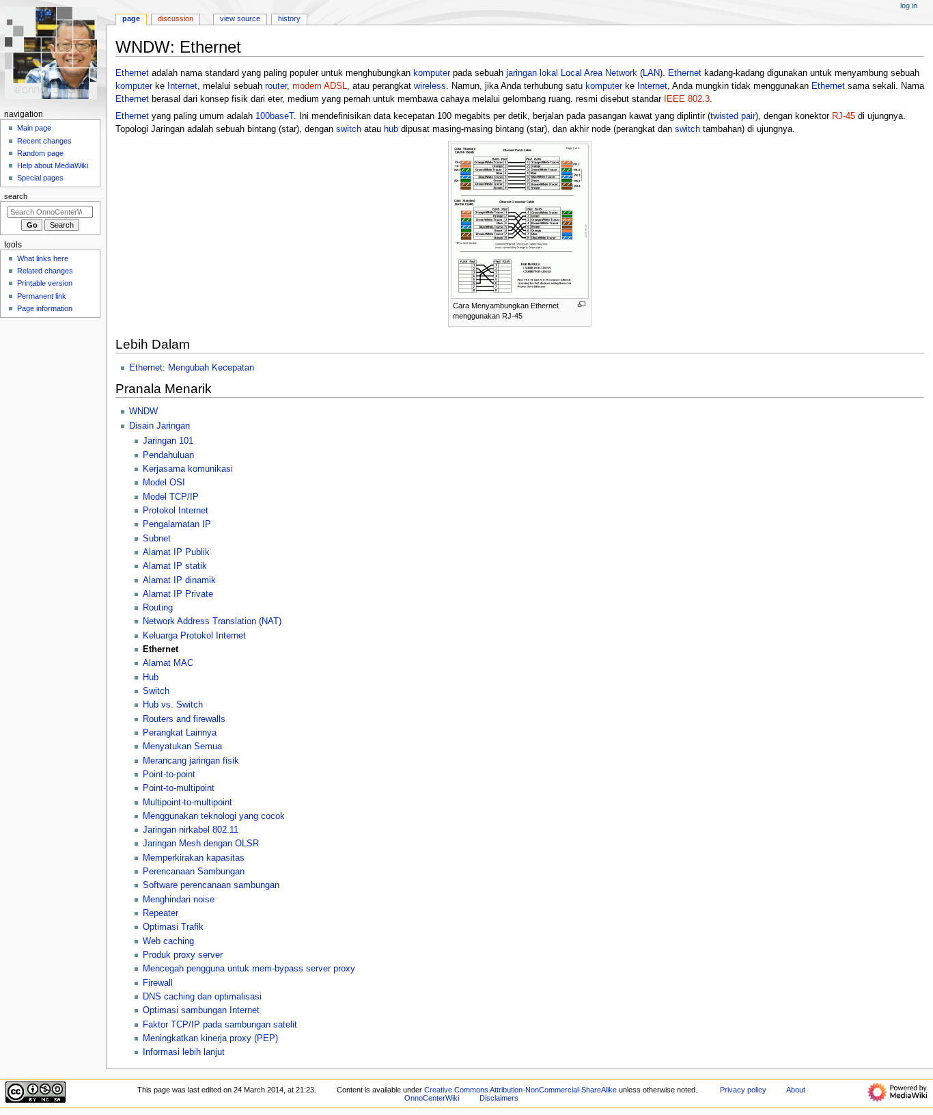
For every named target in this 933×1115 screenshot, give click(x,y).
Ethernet (132, 73)
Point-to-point (169, 774)
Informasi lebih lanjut (184, 1052)
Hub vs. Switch (173, 705)
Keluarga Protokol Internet (194, 636)
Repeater (160, 913)
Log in (908, 5)
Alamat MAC (168, 663)
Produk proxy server (183, 955)
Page (131, 18)
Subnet (157, 538)
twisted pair (732, 116)
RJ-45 (843, 116)
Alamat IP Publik (176, 552)
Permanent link (41, 296)
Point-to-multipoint (178, 788)
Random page (40, 153)
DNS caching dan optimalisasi (202, 997)
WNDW (143, 411)
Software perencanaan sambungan (211, 885)
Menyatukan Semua (182, 746)
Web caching (168, 941)
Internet (182, 86)
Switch (156, 691)
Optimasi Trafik (173, 927)
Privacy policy (743, 1090)
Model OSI (164, 482)
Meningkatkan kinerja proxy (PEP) (210, 1038)
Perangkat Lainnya (180, 733)
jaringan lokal (532, 73)
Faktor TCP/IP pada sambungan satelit (220, 1025)
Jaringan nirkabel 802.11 (190, 830)
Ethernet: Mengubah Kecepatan (191, 368)
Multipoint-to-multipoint (187, 802)
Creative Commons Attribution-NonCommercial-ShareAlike (520, 1090)
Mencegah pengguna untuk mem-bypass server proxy (249, 968)
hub (391, 129)
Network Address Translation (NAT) (212, 621)
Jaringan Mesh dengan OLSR (201, 843)
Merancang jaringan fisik (191, 761)
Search (15, 196)
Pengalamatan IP (177, 524)
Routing (158, 608)
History (289, 18)
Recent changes (44, 141)
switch (348, 129)
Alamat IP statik (175, 566)
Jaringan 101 (168, 441)
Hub (150, 677)
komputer (431, 73)
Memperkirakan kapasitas (194, 858)
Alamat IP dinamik (179, 580)
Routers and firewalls (184, 719)
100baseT (274, 116)
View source (240, 18)
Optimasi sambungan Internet (201, 1010)
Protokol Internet (175, 510)
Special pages (40, 178)
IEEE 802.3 (687, 99)
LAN (651, 73)
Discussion (175, 18)
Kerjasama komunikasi (188, 469)
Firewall (158, 983)
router (276, 86)
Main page (34, 128)
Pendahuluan (168, 455)
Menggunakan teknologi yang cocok (214, 816)
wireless (430, 86)
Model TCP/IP (171, 497)
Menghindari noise (178, 899)
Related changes (45, 271)
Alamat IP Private (178, 594)
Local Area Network (599, 73)
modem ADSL (319, 86)
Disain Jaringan (159, 426)
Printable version (44, 283)
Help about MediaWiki (52, 165)
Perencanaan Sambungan (194, 871)
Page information (44, 308)
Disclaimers (498, 1098)
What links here (42, 258)
